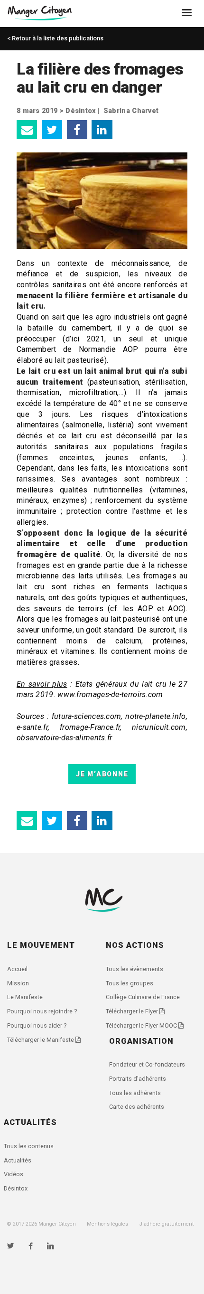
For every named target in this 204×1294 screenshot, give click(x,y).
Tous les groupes (129, 983)
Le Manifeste (25, 997)
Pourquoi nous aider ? (36, 1025)
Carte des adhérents (136, 1106)
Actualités (17, 1160)
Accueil (17, 969)
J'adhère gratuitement (166, 1224)
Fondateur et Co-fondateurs (147, 1064)
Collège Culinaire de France (143, 997)
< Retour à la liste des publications (55, 38)
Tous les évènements (134, 969)
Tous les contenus (29, 1146)
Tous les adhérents (135, 1092)
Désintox (80, 111)
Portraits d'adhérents (137, 1078)
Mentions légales (107, 1224)
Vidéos (13, 1174)
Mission (18, 983)
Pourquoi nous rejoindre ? (42, 1011)
